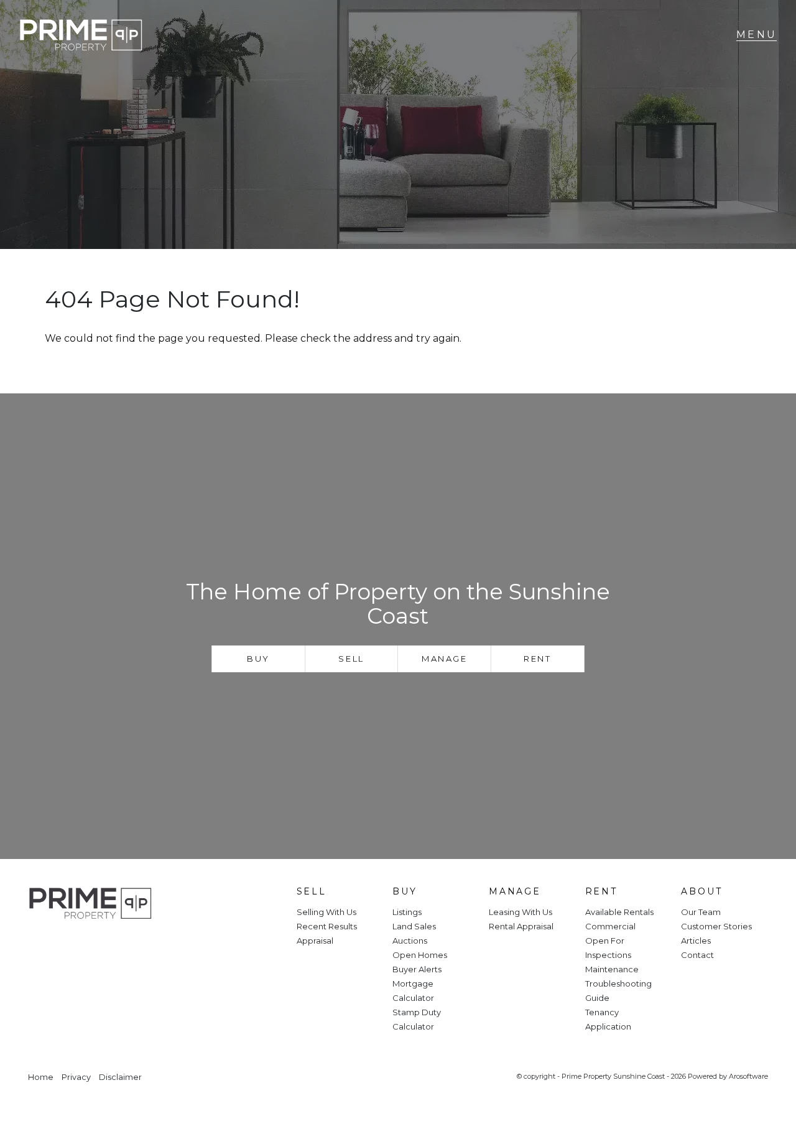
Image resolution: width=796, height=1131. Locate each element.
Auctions (409, 941)
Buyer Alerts (417, 969)
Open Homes (419, 955)
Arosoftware (748, 1076)
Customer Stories (716, 926)
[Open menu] (756, 35)
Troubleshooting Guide (618, 990)
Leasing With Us (520, 912)
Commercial (610, 926)
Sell (351, 659)
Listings (407, 912)
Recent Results (327, 926)
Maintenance (612, 969)
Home (40, 1077)
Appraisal (315, 941)
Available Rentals (619, 912)
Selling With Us (326, 912)
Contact (697, 955)
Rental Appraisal (521, 926)
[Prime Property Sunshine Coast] (81, 35)
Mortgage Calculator (413, 990)
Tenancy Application (608, 1019)
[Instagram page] (78, 946)
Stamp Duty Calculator (416, 1019)
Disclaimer (120, 1077)
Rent (537, 659)
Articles (696, 941)
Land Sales (414, 926)
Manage (445, 659)
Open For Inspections (608, 948)
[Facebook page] (45, 946)
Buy (258, 659)
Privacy (76, 1077)
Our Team (701, 912)
